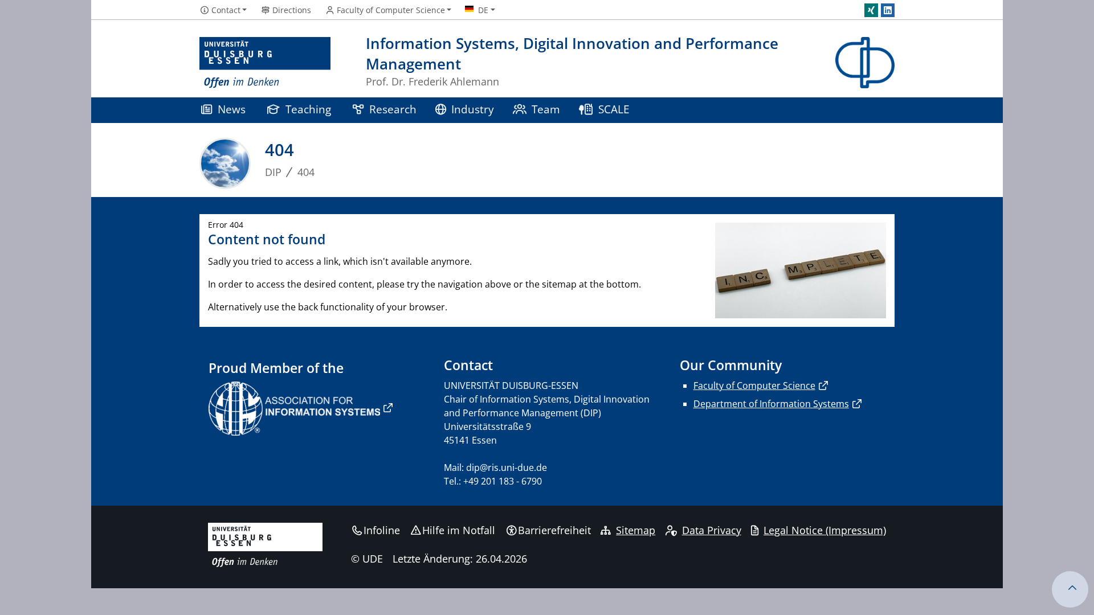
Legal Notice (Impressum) (825, 530)
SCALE (614, 109)
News (232, 109)
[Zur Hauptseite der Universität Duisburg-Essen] (264, 63)
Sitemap (635, 530)
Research (393, 109)
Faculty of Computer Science (754, 385)
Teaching (308, 109)
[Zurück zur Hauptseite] (865, 63)
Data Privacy (711, 530)
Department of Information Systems (771, 403)
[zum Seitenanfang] (1070, 589)
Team (546, 109)
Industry (472, 109)
